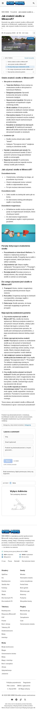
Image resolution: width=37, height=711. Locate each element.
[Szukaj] (33, 3)
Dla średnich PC (7, 601)
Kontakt (17, 561)
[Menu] (3, 3)
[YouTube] (12, 699)
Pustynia (23, 598)
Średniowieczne (7, 631)
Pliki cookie (11, 685)
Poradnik (30, 38)
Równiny (23, 594)
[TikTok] (20, 699)
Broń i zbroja (6, 624)
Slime (14, 483)
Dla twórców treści (28, 561)
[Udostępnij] (34, 33)
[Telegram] (16, 699)
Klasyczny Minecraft (9, 614)
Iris (3, 578)
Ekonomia (23, 614)
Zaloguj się (27, 425)
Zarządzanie (24, 617)
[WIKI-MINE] (15, 3)
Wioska (22, 574)
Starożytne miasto (26, 578)
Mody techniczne (8, 647)
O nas (4, 561)
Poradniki (13, 12)
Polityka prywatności (14, 682)
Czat (21, 620)
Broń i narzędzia (7, 663)
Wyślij (8, 461)
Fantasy (4, 588)
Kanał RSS (12, 689)
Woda (4, 594)
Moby (3, 634)
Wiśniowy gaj (24, 591)
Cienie (4, 591)
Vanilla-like (5, 584)
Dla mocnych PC (7, 598)
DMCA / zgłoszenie (23, 685)
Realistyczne (6, 581)
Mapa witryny (25, 689)
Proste (4, 620)
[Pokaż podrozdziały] (3, 72)
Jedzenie (5, 673)
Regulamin (27, 682)
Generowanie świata (27, 624)
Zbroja (4, 667)
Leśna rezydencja (26, 581)
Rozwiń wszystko (29, 58)
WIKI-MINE (5, 12)
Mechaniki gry (25, 610)
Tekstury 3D (6, 627)
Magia (4, 650)
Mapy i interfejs (7, 660)
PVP (3, 617)
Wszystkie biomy (26, 601)
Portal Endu (24, 584)
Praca (10, 561)
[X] (25, 699)
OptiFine (4, 574)
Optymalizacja (6, 670)
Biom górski (24, 588)
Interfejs (4, 637)
